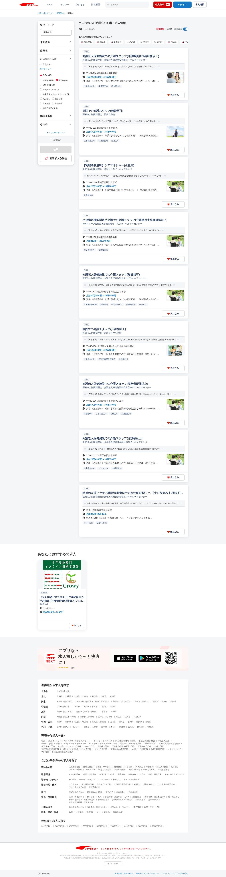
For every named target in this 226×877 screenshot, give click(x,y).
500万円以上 (88, 826)
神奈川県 (80, 701)
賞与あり (109, 792)
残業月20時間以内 (167, 784)
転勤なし (117, 779)
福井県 (95, 707)
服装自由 (132, 774)
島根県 (68, 722)
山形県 (103, 696)
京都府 (83, 717)
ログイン (182, 4)
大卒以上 (139, 767)
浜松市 (94, 712)
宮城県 (77, 696)
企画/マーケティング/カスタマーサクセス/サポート (69, 741)
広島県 (95, 722)
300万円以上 (60, 826)
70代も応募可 (163, 770)
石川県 (86, 707)
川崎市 (96, 701)
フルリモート (104, 779)
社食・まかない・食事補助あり (82, 800)
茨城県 (155, 701)
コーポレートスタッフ (102, 741)
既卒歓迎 (174, 767)
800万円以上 (129, 826)
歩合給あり (120, 792)
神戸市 (108, 717)
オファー (65, 4)
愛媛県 (139, 722)
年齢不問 (128, 767)
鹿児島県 (140, 727)
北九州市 (67, 727)
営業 (43, 741)
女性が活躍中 (74, 774)
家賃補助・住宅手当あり (155, 797)
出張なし (114, 807)
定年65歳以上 (154, 800)
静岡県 (79, 712)
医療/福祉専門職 (144, 746)
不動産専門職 (149, 744)
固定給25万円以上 (76, 792)
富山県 (77, 707)
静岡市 (86, 712)
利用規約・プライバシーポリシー (147, 873)
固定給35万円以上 (94, 792)
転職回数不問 (134, 770)
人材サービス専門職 (139, 749)
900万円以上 (143, 826)
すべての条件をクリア (56, 133)
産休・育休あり (75, 797)
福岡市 (76, 727)
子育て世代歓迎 (104, 770)
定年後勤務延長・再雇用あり (81, 802)
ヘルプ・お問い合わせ (180, 873)
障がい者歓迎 (120, 770)
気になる (80, 4)
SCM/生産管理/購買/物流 (125, 741)
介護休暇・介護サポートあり (117, 797)
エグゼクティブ (174, 749)
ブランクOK (90, 770)
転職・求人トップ (45, 13)
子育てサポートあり (93, 797)
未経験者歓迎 (74, 767)
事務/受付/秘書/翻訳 (147, 741)
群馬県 (173, 701)
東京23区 (68, 701)
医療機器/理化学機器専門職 (123, 746)
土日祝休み (60, 13)
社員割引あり (103, 800)
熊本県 (104, 727)
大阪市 (66, 717)
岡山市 (84, 722)
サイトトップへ (113, 864)
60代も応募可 (149, 770)
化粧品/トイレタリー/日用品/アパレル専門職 (76, 746)
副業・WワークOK (152, 807)
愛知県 (59, 712)
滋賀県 (127, 717)
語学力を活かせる (76, 807)
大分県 (122, 727)
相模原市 (104, 701)
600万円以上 (102, 826)
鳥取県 (59, 722)
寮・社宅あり (173, 797)
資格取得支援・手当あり (122, 800)
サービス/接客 (47, 744)
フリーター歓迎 (75, 770)
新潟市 (66, 707)
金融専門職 (159, 746)
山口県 (113, 722)
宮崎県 (131, 727)
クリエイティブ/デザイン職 (105, 744)
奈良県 (119, 717)
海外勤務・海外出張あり (97, 807)
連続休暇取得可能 (123, 784)
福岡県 (59, 727)
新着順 (169, 29)
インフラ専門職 (100, 749)
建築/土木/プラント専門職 (130, 744)
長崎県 (95, 727)
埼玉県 (116, 701)
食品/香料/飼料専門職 (50, 749)
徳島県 (121, 722)
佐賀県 (86, 727)
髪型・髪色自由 (155, 774)
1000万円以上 (158, 826)
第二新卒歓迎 (162, 767)
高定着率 (121, 774)
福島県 (112, 696)
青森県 (59, 696)
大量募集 (79, 812)
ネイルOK (169, 774)
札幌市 (66, 691)
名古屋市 (67, 712)
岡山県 (77, 722)
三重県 (113, 712)
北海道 (59, 691)
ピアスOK (180, 774)
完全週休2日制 (87, 784)
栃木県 (164, 701)
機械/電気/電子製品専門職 (169, 744)
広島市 (102, 722)
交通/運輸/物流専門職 (119, 749)
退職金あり (140, 800)
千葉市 (145, 701)
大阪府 (59, 717)
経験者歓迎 (88, 767)
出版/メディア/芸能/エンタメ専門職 (76, 749)
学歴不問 (149, 767)
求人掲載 (199, 4)
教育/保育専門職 (158, 749)
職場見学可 (118, 812)
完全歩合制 (133, 792)
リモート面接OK (103, 812)
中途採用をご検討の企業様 (124, 873)
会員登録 (162, 4)
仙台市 (84, 696)
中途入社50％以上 (107, 774)
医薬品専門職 (103, 746)
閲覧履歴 (95, 4)
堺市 (73, 717)
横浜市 (88, 701)
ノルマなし (125, 807)
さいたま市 (125, 701)
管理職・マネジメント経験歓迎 (109, 767)
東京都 (59, 701)
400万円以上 (74, 826)
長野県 (112, 707)
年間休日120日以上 (105, 784)
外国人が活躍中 (89, 774)
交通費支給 (136, 797)
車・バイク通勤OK (131, 779)
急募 (71, 812)
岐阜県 (104, 712)
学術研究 (45, 752)
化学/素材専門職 (48, 746)
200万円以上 (46, 826)
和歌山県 (137, 717)
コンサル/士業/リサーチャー (74, 744)
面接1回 (90, 812)
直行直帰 (137, 807)
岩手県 (68, 696)
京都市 (90, 717)
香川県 (130, 722)
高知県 (148, 722)
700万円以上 (116, 826)
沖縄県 (150, 727)
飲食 (58, 744)
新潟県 (59, 707)
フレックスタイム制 (77, 787)
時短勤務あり (94, 787)
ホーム (49, 4)
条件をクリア (45, 69)
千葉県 (137, 701)
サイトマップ (165, 873)
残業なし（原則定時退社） (145, 784)
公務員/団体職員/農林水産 (62, 752)
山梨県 (103, 707)
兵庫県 (101, 717)
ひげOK (142, 774)
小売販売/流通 (164, 741)
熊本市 (111, 727)
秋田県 (95, 696)
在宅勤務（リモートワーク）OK (82, 779)
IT (90, 744)
